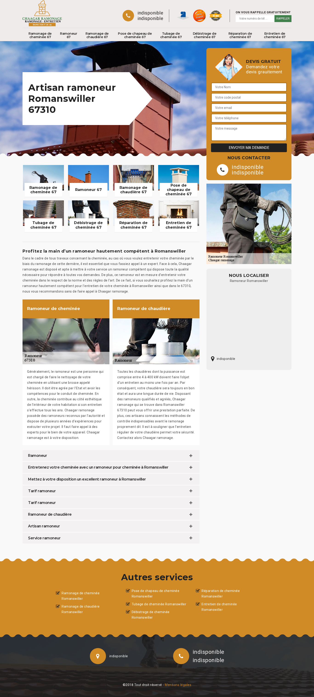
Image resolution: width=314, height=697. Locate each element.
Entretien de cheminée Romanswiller (219, 607)
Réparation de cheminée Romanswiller (221, 593)
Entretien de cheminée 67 (274, 35)
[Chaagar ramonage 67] (42, 13)
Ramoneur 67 (68, 35)
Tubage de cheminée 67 (171, 35)
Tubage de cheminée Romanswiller (159, 604)
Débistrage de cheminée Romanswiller (151, 614)
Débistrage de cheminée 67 (205, 35)
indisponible (150, 13)
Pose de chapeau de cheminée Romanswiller (156, 593)
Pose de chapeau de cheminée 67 (135, 35)
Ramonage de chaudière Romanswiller (81, 609)
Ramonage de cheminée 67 (40, 35)
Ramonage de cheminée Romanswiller (81, 595)
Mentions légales (178, 685)
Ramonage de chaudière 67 (97, 35)
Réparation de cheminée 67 (240, 35)
